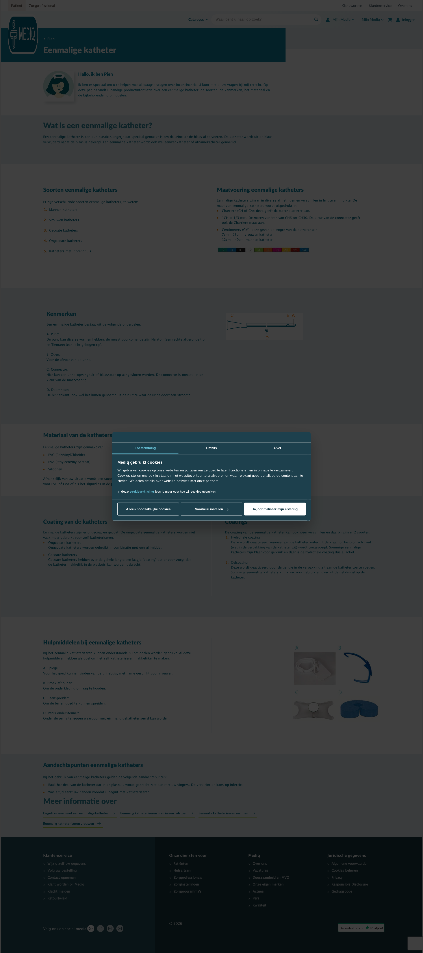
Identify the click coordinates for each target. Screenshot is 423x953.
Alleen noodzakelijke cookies (148, 509)
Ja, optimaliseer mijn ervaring (275, 509)
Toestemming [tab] (145, 448)
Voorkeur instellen (209, 509)
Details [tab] (211, 448)
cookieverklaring (142, 491)
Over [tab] (277, 448)
